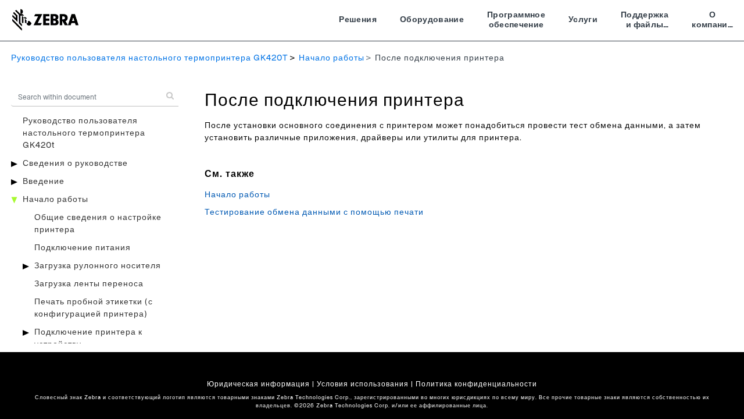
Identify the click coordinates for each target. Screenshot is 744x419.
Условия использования (363, 384)
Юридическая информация (258, 384)
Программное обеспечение (516, 20)
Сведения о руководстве (75, 163)
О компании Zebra (712, 21)
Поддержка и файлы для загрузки (644, 21)
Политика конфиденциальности (476, 384)
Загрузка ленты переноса (89, 284)
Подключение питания (82, 248)
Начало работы (331, 58)
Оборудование (432, 20)
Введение (44, 181)
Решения (357, 20)
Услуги (583, 20)
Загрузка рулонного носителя (97, 266)
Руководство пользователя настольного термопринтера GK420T (149, 58)
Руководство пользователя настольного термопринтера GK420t (84, 133)
